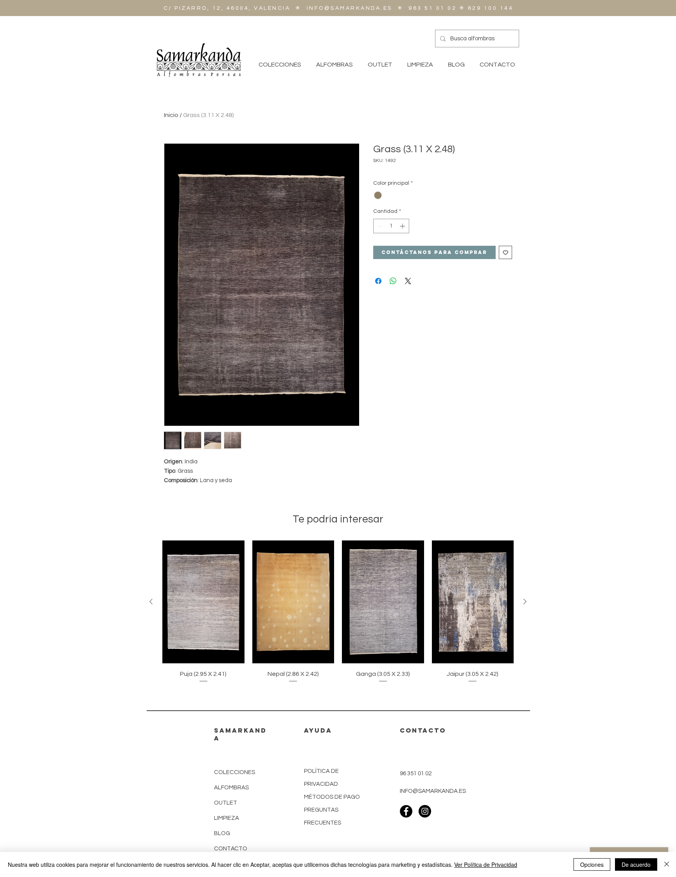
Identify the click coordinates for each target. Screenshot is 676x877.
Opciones (592, 864)
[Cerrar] (666, 864)
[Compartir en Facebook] (378, 281)
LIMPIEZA (226, 818)
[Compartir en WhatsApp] (393, 281)
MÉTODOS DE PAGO (332, 797)
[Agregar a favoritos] (505, 252)
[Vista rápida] (203, 601)
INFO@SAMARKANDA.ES (349, 8)
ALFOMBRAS (231, 788)
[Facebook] (406, 811)
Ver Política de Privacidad (485, 864)
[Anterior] (151, 601)
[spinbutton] (391, 226)
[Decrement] (379, 226)
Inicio (171, 115)
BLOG (222, 833)
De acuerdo (636, 864)
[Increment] (403, 226)
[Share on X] (408, 281)
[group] (338, 612)
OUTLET (225, 803)
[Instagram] (425, 811)
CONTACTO (230, 849)
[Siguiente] (525, 601)
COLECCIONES (234, 772)
